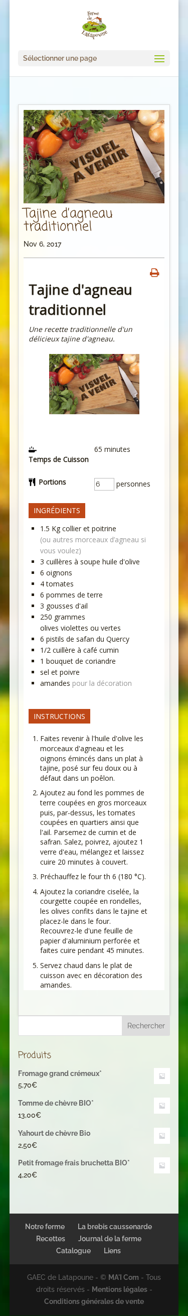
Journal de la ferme (109, 1239)
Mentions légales (119, 1289)
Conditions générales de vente (94, 1301)
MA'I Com (123, 1277)
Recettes (50, 1239)
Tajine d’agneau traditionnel (68, 220)
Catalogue (73, 1251)
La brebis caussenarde (115, 1227)
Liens (112, 1251)
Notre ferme (45, 1227)
